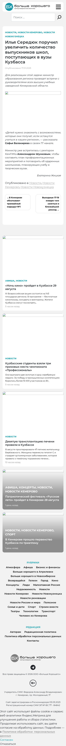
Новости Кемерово (30, 32)
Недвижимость (26, 589)
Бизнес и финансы (48, 567)
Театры (15, 611)
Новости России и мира (25, 602)
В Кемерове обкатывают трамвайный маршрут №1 (14, 202)
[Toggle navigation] (58, 7)
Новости (10, 32)
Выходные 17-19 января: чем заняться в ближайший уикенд (50, 203)
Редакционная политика (40, 631)
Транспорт (48, 611)
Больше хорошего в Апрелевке (33, 571)
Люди (26, 584)
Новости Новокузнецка (37, 187)
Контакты (33, 640)
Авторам (15, 631)
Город (44, 580)
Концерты (12, 584)
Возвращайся (16, 580)
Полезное (50, 602)
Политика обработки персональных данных (33, 636)
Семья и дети (16, 606)
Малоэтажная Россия (46, 584)
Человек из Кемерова (33, 615)
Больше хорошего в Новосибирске (33, 576)
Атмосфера (13, 567)
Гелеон (33, 580)
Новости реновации (33, 598)
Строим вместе (48, 606)
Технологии (30, 611)
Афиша (9, 280)
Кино (55, 580)
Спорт (32, 606)
